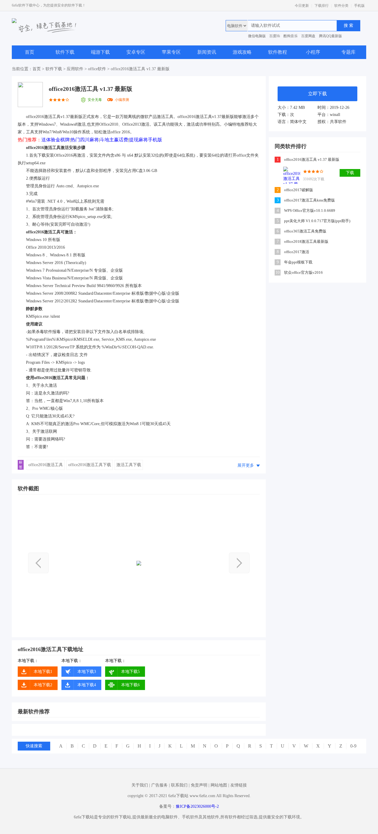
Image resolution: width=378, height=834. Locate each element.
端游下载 (100, 52)
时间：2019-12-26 (333, 107)
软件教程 (277, 52)
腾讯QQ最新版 (330, 36)
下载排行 (322, 6)
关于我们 (139, 785)
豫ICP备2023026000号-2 (197, 806)
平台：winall (328, 114)
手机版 (359, 6)
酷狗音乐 (291, 36)
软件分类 (341, 6)
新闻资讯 (206, 52)
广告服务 (159, 785)
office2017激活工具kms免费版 (309, 200)
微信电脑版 (257, 36)
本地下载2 (43, 685)
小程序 (313, 52)
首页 (29, 52)
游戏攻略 (242, 52)
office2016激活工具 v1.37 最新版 (311, 159)
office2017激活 (296, 252)
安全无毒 (95, 100)
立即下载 (317, 93)
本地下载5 (130, 671)
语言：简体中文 (292, 121)
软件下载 (65, 52)
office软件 (97, 69)
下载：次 (286, 114)
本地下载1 (43, 671)
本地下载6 (130, 685)
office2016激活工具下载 (89, 465)
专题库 (348, 52)
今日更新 (302, 6)
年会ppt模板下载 (298, 262)
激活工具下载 (128, 465)
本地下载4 (86, 685)
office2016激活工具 (45, 465)
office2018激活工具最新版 (306, 241)
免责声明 (199, 785)
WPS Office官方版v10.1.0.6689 (309, 210)
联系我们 (179, 785)
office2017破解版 (298, 190)
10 (278, 272)
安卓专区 (135, 52)
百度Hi (274, 36)
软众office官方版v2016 (303, 272)
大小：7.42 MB (291, 107)
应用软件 (75, 69)
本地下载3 (86, 671)
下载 (350, 173)
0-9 (353, 745)
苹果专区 (171, 52)
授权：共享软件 (331, 121)
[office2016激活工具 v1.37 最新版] (291, 175)
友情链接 (238, 785)
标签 (20, 464)
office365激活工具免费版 (305, 231)
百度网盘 (308, 36)
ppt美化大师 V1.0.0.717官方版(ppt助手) (317, 221)
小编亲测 (122, 100)
